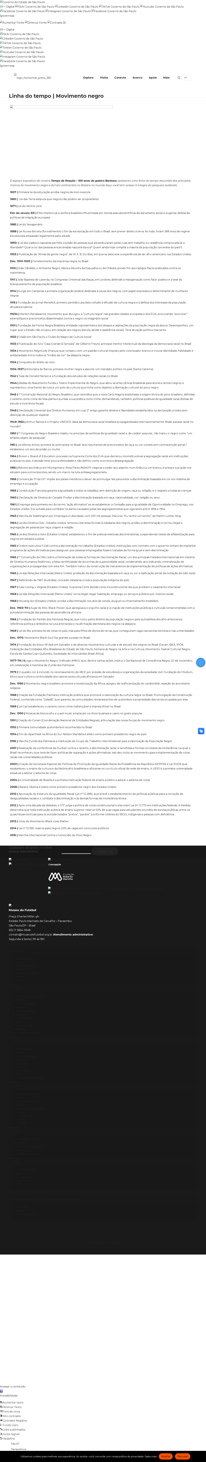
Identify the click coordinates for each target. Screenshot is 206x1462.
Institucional (27, 1169)
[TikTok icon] (115, 1249)
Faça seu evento (29, 1184)
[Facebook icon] (94, 1249)
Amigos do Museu (30, 1139)
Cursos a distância (30, 973)
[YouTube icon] (101, 1249)
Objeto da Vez (28, 1101)
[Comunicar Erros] (64, 22)
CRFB (22, 1123)
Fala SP (23, 1207)
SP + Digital (7, 6)
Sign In (35, 1377)
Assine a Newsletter (31, 1078)
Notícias (24, 1063)
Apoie (17, 1131)
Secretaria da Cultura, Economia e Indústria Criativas (47, 1199)
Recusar (182, 1456)
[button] (1, 1391)
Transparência (28, 1214)
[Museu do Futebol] (32, 77)
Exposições (26, 958)
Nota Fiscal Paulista (31, 1146)
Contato (24, 1070)
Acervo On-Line (29, 1094)
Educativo (25, 1048)
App (21, 980)
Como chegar (27, 1003)
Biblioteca (25, 1018)
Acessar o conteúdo (12, 1386)
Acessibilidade (28, 1056)
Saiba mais (151, 1456)
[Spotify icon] (111, 1249)
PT (185, 77)
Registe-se (24, 1377)
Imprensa (25, 1177)
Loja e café (26, 1025)
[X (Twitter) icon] (98, 1249)
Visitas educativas (30, 1032)
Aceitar (165, 1456)
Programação (28, 965)
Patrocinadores (29, 1153)
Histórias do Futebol (32, 1108)
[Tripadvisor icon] (108, 1249)
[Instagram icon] (91, 1249)
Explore (19, 950)
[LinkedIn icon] (104, 1249)
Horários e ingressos (31, 996)
